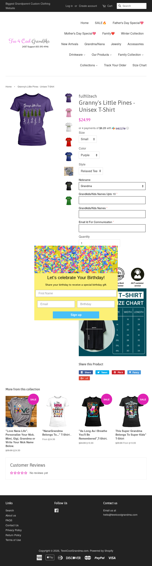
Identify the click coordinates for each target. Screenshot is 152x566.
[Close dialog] (114, 249)
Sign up (76, 314)
